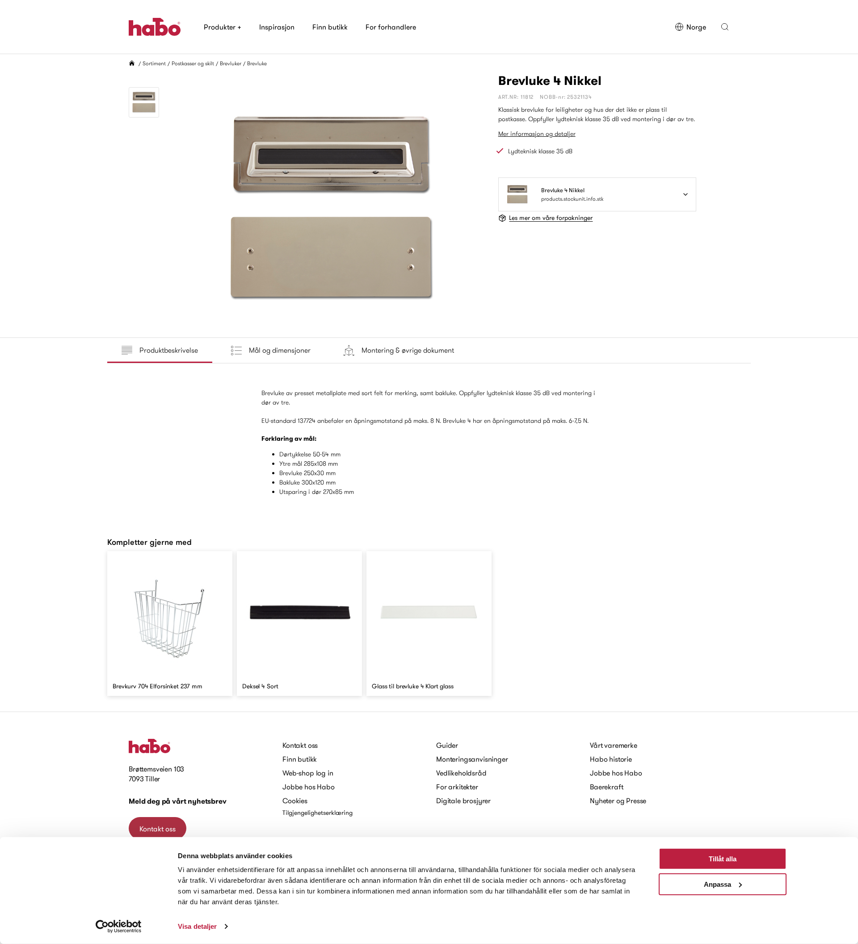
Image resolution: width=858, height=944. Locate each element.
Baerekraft (606, 786)
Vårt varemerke (613, 745)
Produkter (222, 26)
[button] (724, 26)
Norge (696, 26)
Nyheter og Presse (618, 800)
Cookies (294, 800)
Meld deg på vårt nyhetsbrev (178, 801)
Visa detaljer (197, 926)
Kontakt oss (157, 828)
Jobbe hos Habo (308, 786)
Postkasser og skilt (193, 63)
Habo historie (611, 758)
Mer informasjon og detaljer (537, 134)
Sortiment (154, 63)
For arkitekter (457, 786)
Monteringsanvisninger (472, 758)
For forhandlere (391, 26)
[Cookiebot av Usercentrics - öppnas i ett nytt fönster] (119, 926)
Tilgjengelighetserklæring (317, 813)
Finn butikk (330, 26)
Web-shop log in (307, 772)
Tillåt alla (722, 859)
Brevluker (230, 63)
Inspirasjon (276, 26)
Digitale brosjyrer (463, 800)
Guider (447, 745)
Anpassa (717, 884)
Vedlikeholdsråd (461, 772)
